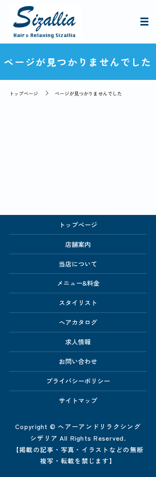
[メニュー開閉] (144, 22)
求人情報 (78, 341)
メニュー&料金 (78, 283)
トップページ (23, 93)
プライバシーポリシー (78, 381)
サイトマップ (78, 400)
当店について (78, 263)
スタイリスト (78, 302)
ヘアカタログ (78, 322)
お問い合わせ (78, 361)
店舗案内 (78, 244)
